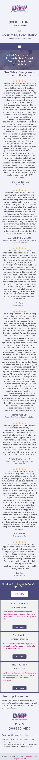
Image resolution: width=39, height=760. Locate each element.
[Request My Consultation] (19, 31)
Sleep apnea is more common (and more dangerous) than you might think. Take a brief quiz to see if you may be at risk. (19, 615)
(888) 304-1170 (19, 22)
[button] (19, 46)
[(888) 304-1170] (19, 18)
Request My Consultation (20, 35)
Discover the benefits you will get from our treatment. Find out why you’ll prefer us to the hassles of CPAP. (19, 646)
